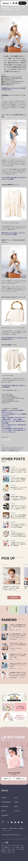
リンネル (12, 847)
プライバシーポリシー (7, 830)
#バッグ (20, 448)
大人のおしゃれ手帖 (15, 845)
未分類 (3, 13)
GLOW (8, 849)
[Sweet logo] (6, 3)
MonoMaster (22, 849)
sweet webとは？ (4, 828)
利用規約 (11, 828)
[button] (2, 758)
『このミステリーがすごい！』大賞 (7, 852)
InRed (9, 845)
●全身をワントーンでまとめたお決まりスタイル (12, 81)
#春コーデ (4, 450)
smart (17, 849)
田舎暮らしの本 (4, 850)
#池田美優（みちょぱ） (14, 450)
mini (2, 847)
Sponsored (18, 591)
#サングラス (14, 448)
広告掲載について (22, 828)
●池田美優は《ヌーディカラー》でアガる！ (11, 76)
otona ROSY (17, 847)
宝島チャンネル (4, 845)
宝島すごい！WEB (11, 850)
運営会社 (16, 828)
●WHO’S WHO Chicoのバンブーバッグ (10, 83)
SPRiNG (22, 847)
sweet (22, 845)
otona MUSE (3, 849)
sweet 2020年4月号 (8, 400)
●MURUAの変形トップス (7, 84)
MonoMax (13, 849)
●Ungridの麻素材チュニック (8, 79)
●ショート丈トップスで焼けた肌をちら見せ (11, 78)
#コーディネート (5, 448)
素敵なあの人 (7, 847)
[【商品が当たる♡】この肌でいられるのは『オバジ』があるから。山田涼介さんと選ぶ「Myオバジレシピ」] (12, 578)
